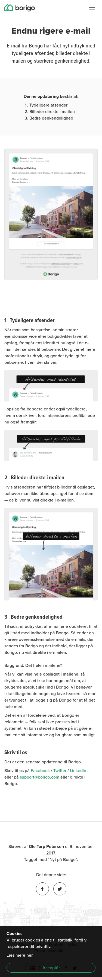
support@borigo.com (39, 777)
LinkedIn (78, 770)
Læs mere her (20, 955)
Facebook (40, 770)
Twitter (59, 770)
